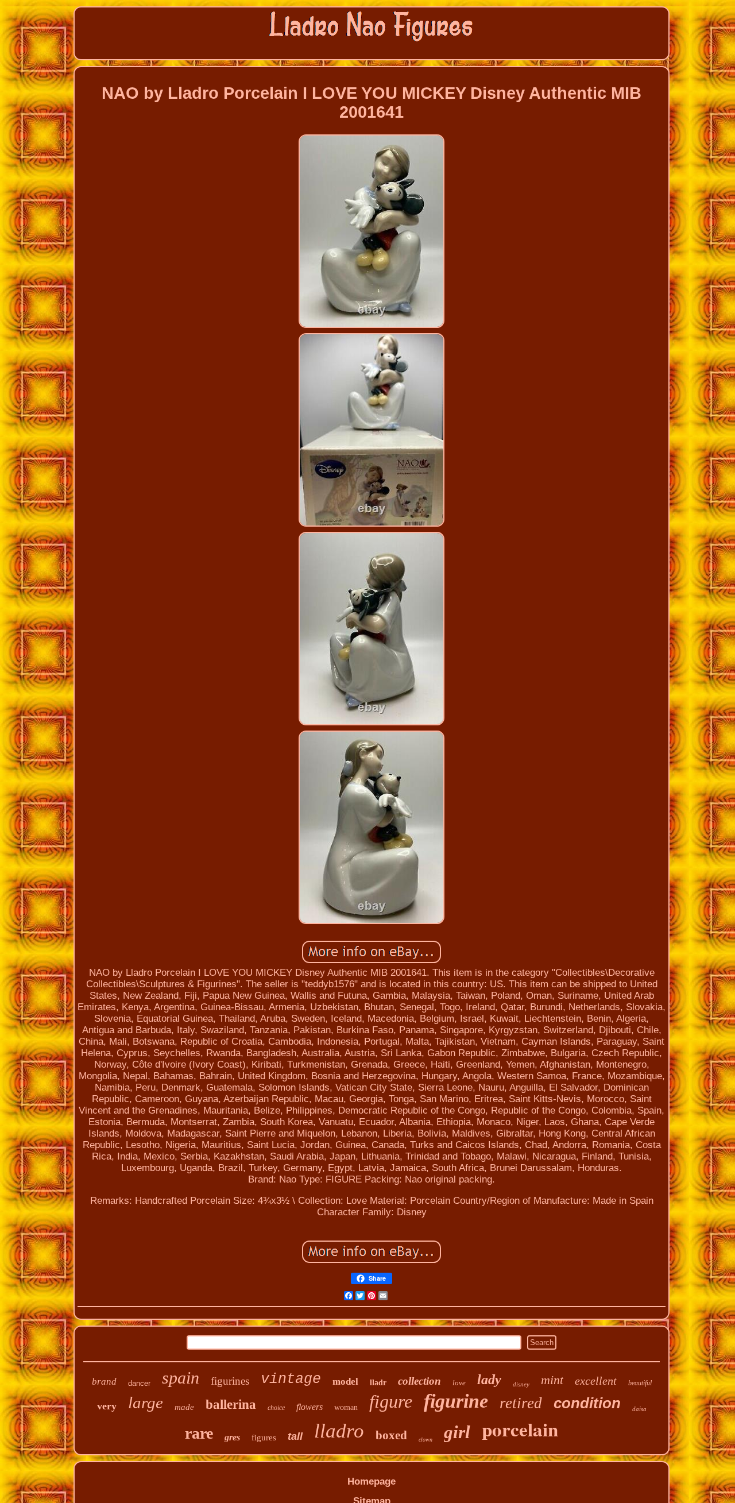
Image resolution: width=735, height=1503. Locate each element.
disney (521, 1384)
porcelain (520, 1429)
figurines (230, 1381)
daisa (639, 1408)
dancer (139, 1383)
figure (390, 1401)
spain (180, 1377)
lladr (378, 1382)
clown (425, 1439)
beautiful (640, 1383)
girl (457, 1432)
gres (232, 1437)
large (145, 1402)
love (459, 1382)
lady (489, 1379)
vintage (291, 1379)
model (345, 1381)
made (184, 1407)
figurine (456, 1401)
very (107, 1406)
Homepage (371, 1481)
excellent (596, 1380)
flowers (309, 1407)
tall (295, 1436)
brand (104, 1381)
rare (199, 1433)
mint (552, 1380)
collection (419, 1381)
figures (264, 1437)
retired (521, 1403)
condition (587, 1403)
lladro (339, 1431)
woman (346, 1407)
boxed (391, 1435)
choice (276, 1408)
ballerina (231, 1404)
